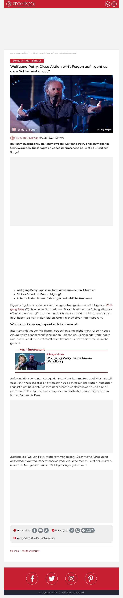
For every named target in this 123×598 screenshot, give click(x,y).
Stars (18, 53)
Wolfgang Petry (30, 551)
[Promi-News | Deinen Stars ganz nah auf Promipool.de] (55, 4)
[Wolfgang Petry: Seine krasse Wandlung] (30, 361)
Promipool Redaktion (27, 138)
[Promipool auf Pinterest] (91, 578)
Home (12, 53)
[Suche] (107, 4)
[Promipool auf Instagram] (71, 578)
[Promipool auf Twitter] (52, 578)
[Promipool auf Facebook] (32, 578)
